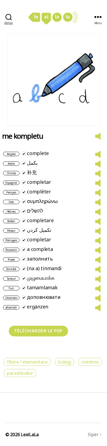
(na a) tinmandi (44, 268)
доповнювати (43, 297)
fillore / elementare (27, 362)
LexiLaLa (30, 434)
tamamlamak (42, 287)
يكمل (32, 162)
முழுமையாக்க (40, 278)
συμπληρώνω (42, 201)
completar (39, 182)
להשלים (35, 210)
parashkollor (20, 373)
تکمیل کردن (39, 230)
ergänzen (37, 306)
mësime (89, 362)
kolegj (64, 362)
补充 (31, 172)
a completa (40, 249)
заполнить (40, 258)
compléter (39, 191)
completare (40, 220)
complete (38, 153)
